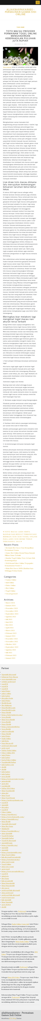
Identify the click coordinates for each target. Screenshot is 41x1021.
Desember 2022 (12, 639)
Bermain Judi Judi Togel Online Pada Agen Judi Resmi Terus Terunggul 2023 (20, 539)
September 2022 (12, 647)
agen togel (5, 869)
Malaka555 (5, 829)
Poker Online (11, 585)
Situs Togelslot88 (8, 791)
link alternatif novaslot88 (10, 857)
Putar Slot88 (6, 712)
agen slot (5, 784)
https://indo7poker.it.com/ (12, 715)
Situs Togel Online (8, 855)
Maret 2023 (10, 630)
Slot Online (10, 588)
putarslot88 (5, 781)
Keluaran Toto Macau (9, 677)
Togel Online (20, 27)
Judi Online (10, 583)
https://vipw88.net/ (9, 814)
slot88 (3, 767)
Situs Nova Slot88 (8, 720)
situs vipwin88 (6, 833)
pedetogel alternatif (9, 746)
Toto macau (7, 67)
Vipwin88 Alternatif (8, 674)
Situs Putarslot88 (8, 883)
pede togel (5, 748)
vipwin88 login (6, 843)
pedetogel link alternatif (10, 890)
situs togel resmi (7, 862)
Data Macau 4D (7, 743)
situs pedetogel (7, 893)
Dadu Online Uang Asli (20, 924)
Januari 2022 (10, 658)
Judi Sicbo (5, 741)
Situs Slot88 (5, 822)
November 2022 (12, 641)
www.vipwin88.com (8, 679)
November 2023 (12, 611)
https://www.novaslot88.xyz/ (12, 871)
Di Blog (13, 1018)
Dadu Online (6, 739)
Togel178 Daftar (7, 836)
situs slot (4, 793)
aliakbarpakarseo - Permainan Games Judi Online (20, 12)
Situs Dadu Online (22, 942)
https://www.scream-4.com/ (12, 779)
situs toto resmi (7, 867)
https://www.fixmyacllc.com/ (12, 817)
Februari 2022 (11, 655)
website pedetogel (8, 682)
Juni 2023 (9, 622)
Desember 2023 (12, 608)
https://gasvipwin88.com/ (11, 852)
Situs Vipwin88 (6, 902)
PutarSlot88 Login (8, 708)
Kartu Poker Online (8, 760)
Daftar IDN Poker (8, 788)
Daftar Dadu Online (8, 750)
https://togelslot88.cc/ (10, 831)
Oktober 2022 (11, 644)
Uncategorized (11, 594)
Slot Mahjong (6, 705)
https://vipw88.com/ (9, 845)
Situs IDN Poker (14, 977)
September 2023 (12, 614)
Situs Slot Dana (7, 826)
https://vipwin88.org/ (10, 819)
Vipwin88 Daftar (7, 838)
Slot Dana (5, 878)
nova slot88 (5, 776)
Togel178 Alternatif (8, 841)
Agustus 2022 (11, 650)
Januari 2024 (10, 606)
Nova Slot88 (6, 717)
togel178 (4, 684)
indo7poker (5, 696)
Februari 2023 (11, 633)
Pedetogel (22, 911)
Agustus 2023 (11, 617)
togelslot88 (5, 786)
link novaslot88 (7, 881)
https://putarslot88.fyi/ (10, 727)
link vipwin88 (6, 900)
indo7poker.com (7, 765)
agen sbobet (6, 905)
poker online (6, 693)
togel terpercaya (7, 897)
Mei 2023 (9, 625)
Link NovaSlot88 (7, 731)
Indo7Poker (5, 691)
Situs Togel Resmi (8, 798)
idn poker (5, 807)
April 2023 (9, 628)
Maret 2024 (10, 603)
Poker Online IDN (8, 753)
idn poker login (7, 698)
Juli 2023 (9, 619)
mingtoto (5, 876)
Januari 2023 (10, 636)
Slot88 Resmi (6, 703)
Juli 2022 (9, 653)
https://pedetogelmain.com (12, 800)
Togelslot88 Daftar (8, 762)
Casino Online (11, 580)
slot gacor (5, 888)
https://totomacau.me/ (10, 860)
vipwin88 (4, 805)
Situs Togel (5, 795)
